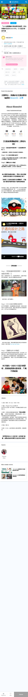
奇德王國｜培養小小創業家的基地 (12, 53)
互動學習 (7, 75)
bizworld (14, 75)
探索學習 (15, 69)
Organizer (3, 695)
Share (24, 5)
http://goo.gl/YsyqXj (14, 344)
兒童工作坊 (7, 72)
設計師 (14, 72)
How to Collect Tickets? (12, 64)
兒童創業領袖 (8, 69)
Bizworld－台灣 (16, 98)
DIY (19, 72)
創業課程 (22, 69)
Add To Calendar (8, 43)
